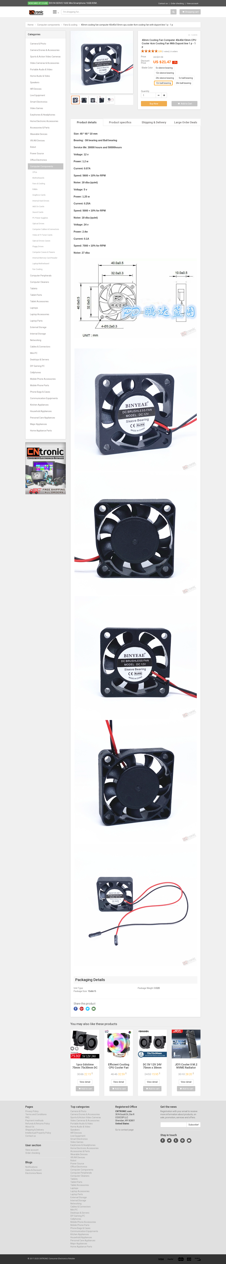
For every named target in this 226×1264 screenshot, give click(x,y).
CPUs (34, 172)
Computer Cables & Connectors (45, 229)
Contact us (163, 3)
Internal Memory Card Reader (44, 258)
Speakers (34, 82)
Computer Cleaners (39, 282)
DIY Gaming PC (37, 366)
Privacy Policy (32, 1111)
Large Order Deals (185, 122)
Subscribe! (193, 1124)
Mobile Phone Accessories (43, 379)
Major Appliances (38, 424)
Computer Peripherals (41, 275)
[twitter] (169, 1140)
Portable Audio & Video (41, 69)
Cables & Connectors (40, 346)
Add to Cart (186, 103)
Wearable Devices (38, 134)
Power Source (37, 153)
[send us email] (189, 1140)
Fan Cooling (37, 269)
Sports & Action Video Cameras (45, 56)
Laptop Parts (36, 321)
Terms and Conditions (36, 1114)
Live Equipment (37, 95)
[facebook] (162, 1140)
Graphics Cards (39, 195)
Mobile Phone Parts (39, 385)
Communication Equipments (44, 398)
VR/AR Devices (37, 140)
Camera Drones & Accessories (44, 50)
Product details (87, 122)
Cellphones (35, 372)
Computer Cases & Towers (43, 252)
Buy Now (154, 103)
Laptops (34, 308)
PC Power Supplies (40, 218)
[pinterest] (182, 1140)
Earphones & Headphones (42, 114)
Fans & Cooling (38, 184)
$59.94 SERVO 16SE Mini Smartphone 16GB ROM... (73, 3)
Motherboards (38, 178)
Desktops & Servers (39, 359)
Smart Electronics (38, 102)
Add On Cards (38, 206)
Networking (35, 340)
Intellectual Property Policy (38, 1133)
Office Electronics (38, 160)
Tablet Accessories (39, 301)
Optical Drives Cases (41, 241)
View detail (85, 1082)
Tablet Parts (36, 295)
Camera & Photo (38, 43)
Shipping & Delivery (154, 122)
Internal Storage (38, 333)
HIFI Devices (36, 89)
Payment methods (34, 1120)
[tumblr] (176, 1140)
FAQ (27, 1117)
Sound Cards (37, 212)
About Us (29, 1126)
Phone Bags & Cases (40, 392)
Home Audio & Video (40, 76)
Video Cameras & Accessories (44, 63)
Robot (33, 147)
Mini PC (33, 353)
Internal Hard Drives (40, 201)
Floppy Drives (38, 246)
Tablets (33, 288)
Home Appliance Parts (41, 430)
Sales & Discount (33, 1170)
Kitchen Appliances (39, 405)
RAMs (35, 189)
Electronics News (33, 1173)
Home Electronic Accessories (44, 121)
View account (192, 3)
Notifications (31, 1167)
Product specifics (120, 122)
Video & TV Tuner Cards (42, 235)
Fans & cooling (70, 25)
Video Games (36, 108)
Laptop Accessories (39, 314)
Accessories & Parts (40, 127)
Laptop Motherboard (40, 264)
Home (31, 25)
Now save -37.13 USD (38, 3)
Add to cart (86, 1088)
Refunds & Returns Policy (37, 1123)
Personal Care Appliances (42, 417)
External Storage (38, 327)
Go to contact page (124, 1130)
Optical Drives (38, 224)
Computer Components (41, 166)
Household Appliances (41, 411)
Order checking (177, 3)
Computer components (48, 25)
